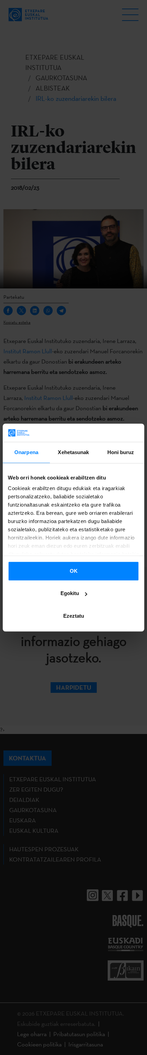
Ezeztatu (73, 616)
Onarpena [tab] (26, 452)
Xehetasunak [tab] (73, 452)
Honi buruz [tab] (120, 452)
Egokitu (70, 593)
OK (74, 571)
